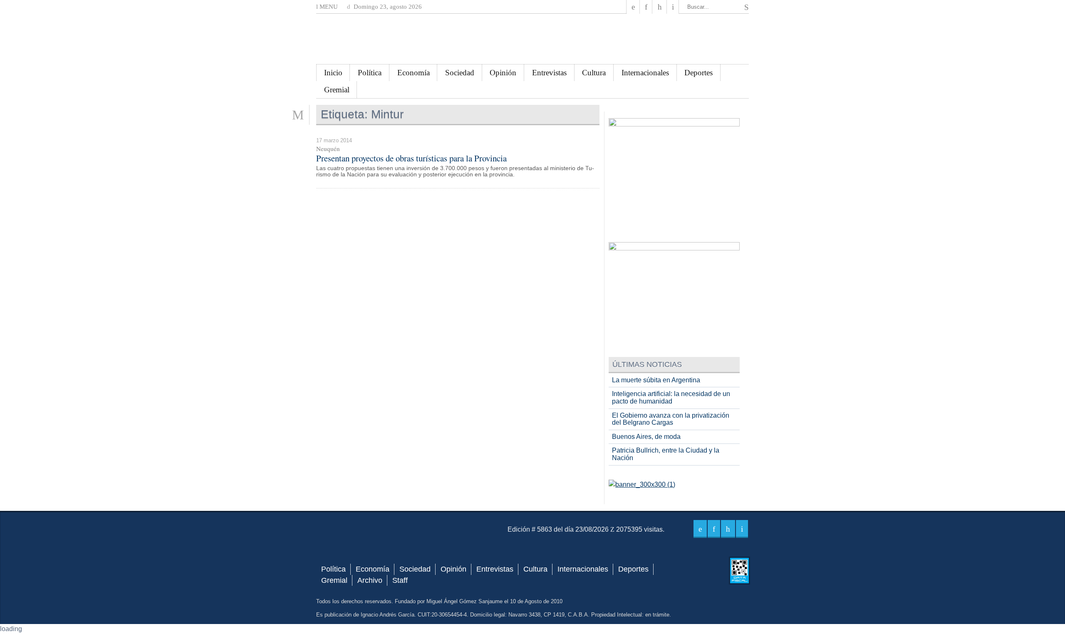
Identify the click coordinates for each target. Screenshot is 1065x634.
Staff (400, 580)
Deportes (698, 72)
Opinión (503, 72)
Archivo (369, 580)
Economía (413, 72)
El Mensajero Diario (532, 39)
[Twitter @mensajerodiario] (646, 7)
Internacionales (645, 72)
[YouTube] (659, 7)
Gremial (336, 89)
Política (369, 72)
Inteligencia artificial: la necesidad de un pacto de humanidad (671, 397)
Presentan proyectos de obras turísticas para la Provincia (411, 158)
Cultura (594, 72)
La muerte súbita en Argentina (656, 380)
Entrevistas (549, 72)
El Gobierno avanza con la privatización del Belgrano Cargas (670, 419)
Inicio (333, 72)
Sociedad (459, 72)
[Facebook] (633, 7)
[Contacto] (673, 7)
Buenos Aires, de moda (646, 436)
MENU (328, 6)
